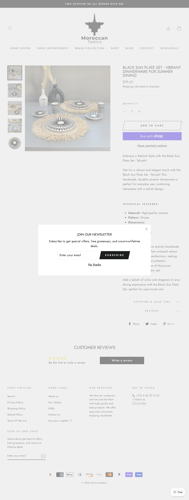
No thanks (94, 264)
